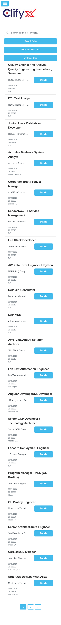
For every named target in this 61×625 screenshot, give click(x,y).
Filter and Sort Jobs (30, 49)
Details (43, 80)
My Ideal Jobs (30, 58)
